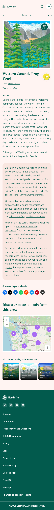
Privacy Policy (12, 465)
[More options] (49, 15)
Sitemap (9, 487)
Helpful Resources (14, 436)
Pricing (9, 443)
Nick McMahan (14, 83)
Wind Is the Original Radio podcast (27, 216)
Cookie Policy (12, 472)
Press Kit (10, 480)
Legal (8, 450)
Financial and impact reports (20, 494)
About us (10, 414)
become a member (18, 234)
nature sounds (30, 171)
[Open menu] (48, 6)
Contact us (11, 421)
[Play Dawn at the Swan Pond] (24, 368)
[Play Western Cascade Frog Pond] (46, 77)
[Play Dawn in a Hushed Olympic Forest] (6, 368)
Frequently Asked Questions (20, 428)
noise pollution (39, 255)
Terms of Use (12, 458)
